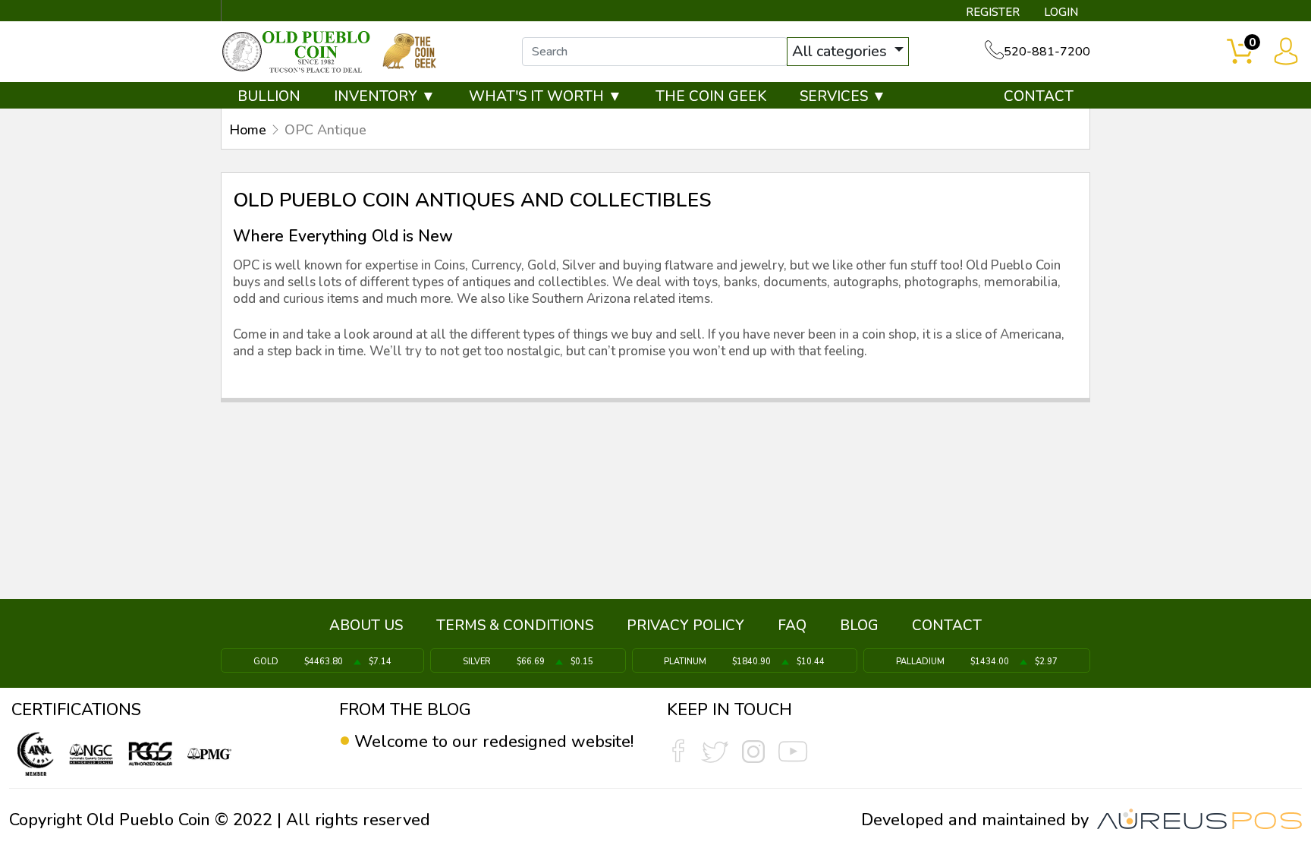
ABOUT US (366, 625)
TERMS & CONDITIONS (514, 625)
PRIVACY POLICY (685, 625)
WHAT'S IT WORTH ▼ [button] (545, 96)
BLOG (859, 625)
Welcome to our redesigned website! (493, 741)
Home (247, 130)
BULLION (268, 96)
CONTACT (1039, 96)
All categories (841, 51)
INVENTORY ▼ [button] (384, 96)
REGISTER (993, 12)
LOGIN (1061, 12)
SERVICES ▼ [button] (843, 96)
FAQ (792, 625)
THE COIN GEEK (711, 96)
